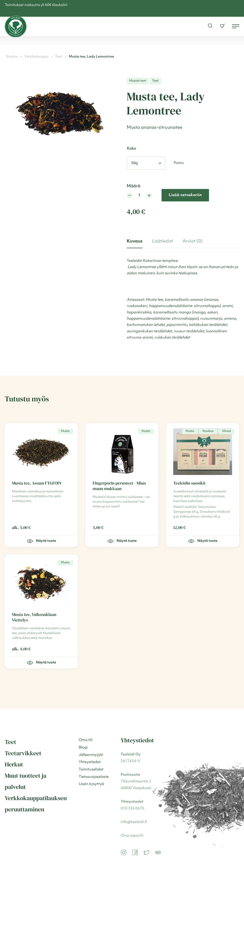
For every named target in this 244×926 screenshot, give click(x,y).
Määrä (133, 186)
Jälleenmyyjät (91, 755)
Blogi (83, 747)
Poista (179, 163)
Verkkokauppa (36, 57)
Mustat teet (137, 81)
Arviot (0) (193, 241)
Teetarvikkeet (23, 753)
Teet (58, 57)
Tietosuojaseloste (94, 777)
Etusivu (12, 57)
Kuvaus (134, 241)
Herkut (14, 764)
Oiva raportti (132, 836)
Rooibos (208, 431)
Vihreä (226, 431)
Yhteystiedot (90, 762)
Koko (131, 149)
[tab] (134, 241)
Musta (65, 431)
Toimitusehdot (91, 769)
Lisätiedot (162, 241)
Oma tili (85, 740)
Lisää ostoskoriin (185, 195)
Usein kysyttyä (91, 784)
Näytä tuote (127, 541)
